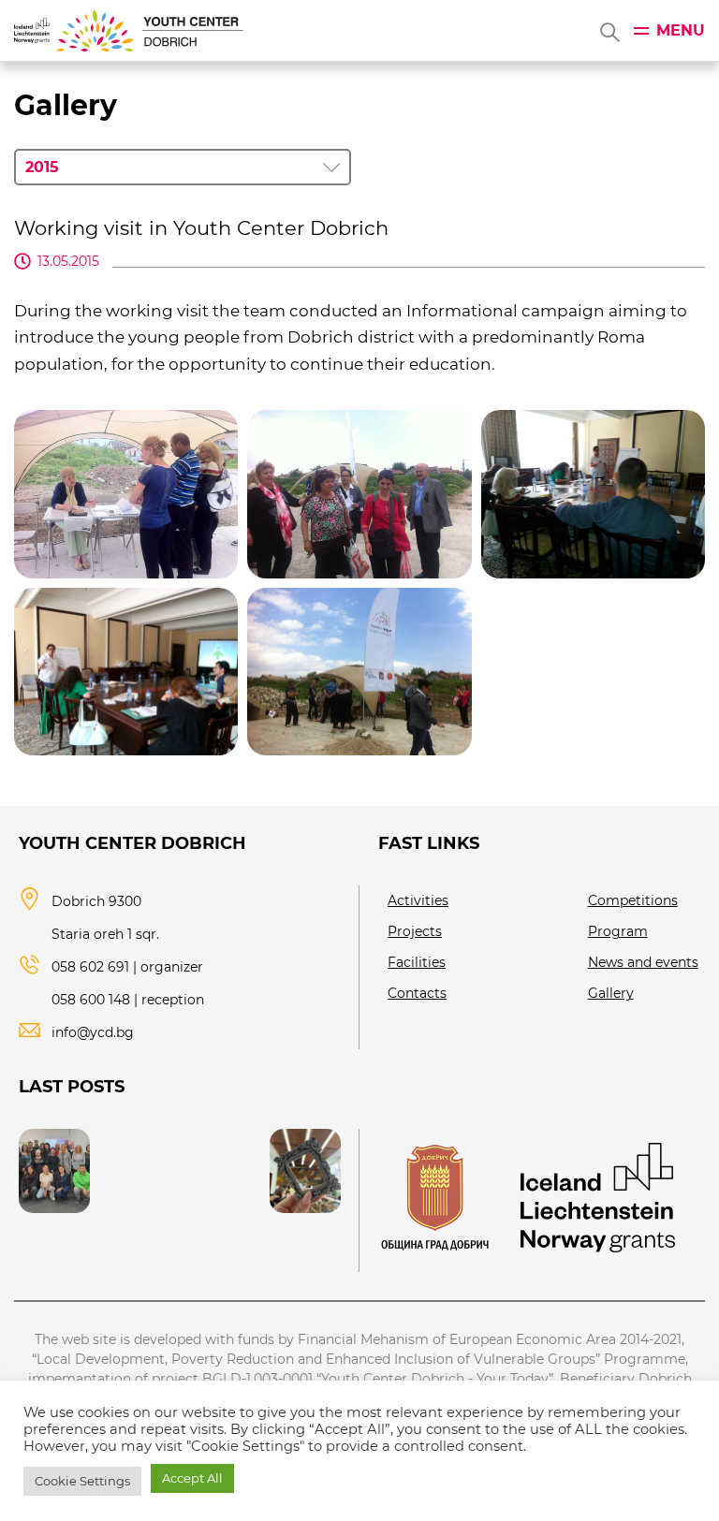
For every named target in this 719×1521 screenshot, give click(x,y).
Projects (415, 931)
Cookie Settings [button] (82, 1480)
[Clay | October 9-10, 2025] (305, 1171)
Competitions (633, 900)
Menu (680, 30)
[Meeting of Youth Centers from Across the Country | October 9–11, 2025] (54, 1171)
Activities (418, 900)
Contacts (417, 993)
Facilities (417, 962)
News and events (643, 962)
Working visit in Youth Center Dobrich (201, 228)
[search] (608, 30)
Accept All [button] (192, 1477)
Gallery (611, 993)
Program (618, 931)
